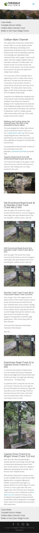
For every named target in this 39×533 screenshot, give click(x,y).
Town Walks (6, 22)
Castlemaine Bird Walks (18, 151)
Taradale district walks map (15, 133)
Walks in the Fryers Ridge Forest (15, 31)
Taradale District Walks (11, 25)
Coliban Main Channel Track (13, 28)
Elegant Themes (19, 528)
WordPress (19, 530)
